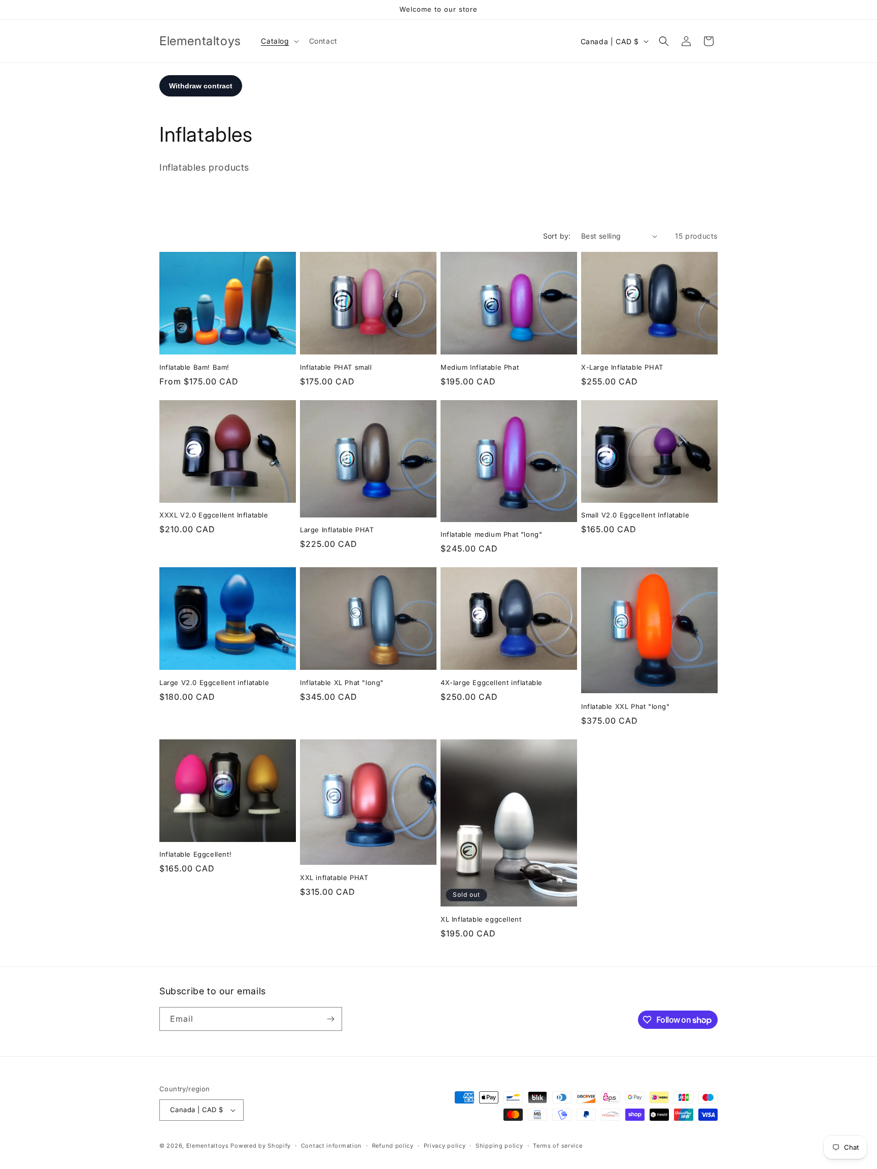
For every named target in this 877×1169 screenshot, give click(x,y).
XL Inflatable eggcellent (481, 919)
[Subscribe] (330, 1019)
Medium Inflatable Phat (480, 367)
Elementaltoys (207, 1145)
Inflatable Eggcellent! (195, 854)
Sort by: (557, 236)
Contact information (331, 1145)
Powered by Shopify (260, 1145)
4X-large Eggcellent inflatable (492, 682)
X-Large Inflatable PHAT (622, 367)
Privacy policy (445, 1145)
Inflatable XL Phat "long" (342, 682)
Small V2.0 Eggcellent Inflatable (635, 515)
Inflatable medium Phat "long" (491, 534)
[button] (278, 41)
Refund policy (393, 1145)
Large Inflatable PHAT (337, 530)
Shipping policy (499, 1145)
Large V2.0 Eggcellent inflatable (214, 682)
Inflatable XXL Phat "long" (625, 706)
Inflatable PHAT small (336, 367)
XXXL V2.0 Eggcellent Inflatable (213, 515)
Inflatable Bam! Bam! (194, 367)
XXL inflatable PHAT (334, 877)
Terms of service (557, 1145)
